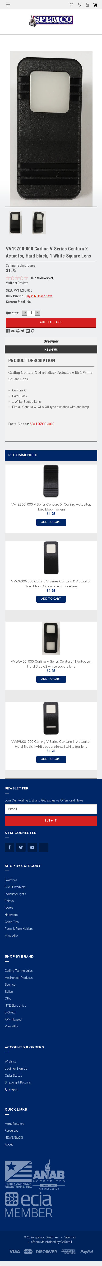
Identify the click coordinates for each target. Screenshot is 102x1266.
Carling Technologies (18, 970)
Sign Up (22, 1068)
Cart (94, 4)
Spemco (10, 984)
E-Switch (11, 1012)
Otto (8, 998)
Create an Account (87, 4)
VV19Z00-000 (42, 424)
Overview (51, 341)
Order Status (13, 1075)
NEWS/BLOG (14, 1137)
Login (79, 4)
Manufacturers (14, 1123)
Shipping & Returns (18, 1082)
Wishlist (71, 4)
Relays (9, 901)
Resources (11, 1130)
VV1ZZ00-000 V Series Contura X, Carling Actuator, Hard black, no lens (51, 507)
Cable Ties (12, 922)
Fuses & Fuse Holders (18, 928)
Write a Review (17, 283)
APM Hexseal (13, 1019)
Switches (11, 880)
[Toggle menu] (8, 4)
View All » (11, 936)
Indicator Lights (15, 894)
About (9, 1144)
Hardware (11, 915)
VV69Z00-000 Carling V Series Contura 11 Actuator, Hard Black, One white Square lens (51, 583)
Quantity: (12, 313)
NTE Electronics (15, 1005)
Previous (3, 615)
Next (97, 615)
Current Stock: (18, 302)
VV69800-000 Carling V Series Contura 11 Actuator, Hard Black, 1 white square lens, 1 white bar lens (51, 744)
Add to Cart (51, 522)
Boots (9, 908)
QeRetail (66, 1242)
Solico (9, 991)
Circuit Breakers (15, 887)
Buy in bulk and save (39, 296)
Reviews (51, 349)
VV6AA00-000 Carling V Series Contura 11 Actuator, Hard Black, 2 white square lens (51, 664)
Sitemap (11, 1090)
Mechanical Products (18, 978)
